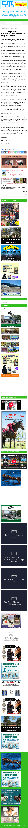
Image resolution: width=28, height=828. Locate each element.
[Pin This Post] (9, 152)
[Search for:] (14, 22)
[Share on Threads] (25, 152)
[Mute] (23, 467)
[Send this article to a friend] (11, 152)
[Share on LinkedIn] (7, 152)
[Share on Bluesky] (23, 152)
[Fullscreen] (25, 467)
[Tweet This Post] (5, 152)
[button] (26, 20)
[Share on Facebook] (2, 152)
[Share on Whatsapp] (16, 152)
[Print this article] (14, 152)
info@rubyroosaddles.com (10, 146)
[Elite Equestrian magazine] (14, 8)
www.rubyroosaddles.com (19, 122)
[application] (14, 461)
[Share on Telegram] (21, 152)
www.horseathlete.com (11, 110)
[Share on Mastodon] (18, 152)
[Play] (3, 467)
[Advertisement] (11, 386)
